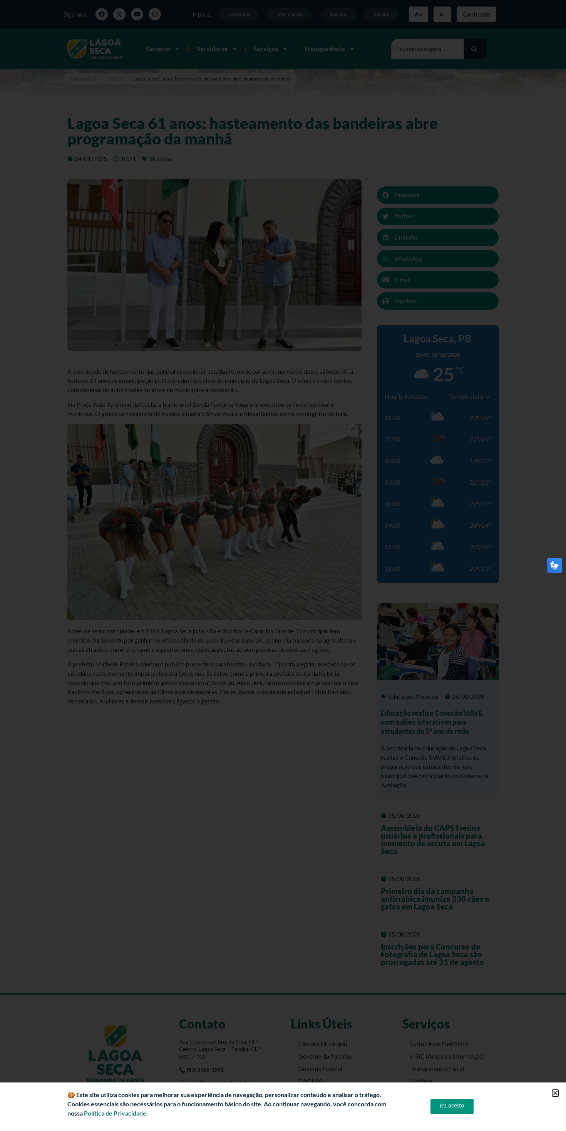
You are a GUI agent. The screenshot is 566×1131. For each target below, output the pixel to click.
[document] (283, 565)
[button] (555, 1093)
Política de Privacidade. (116, 1113)
